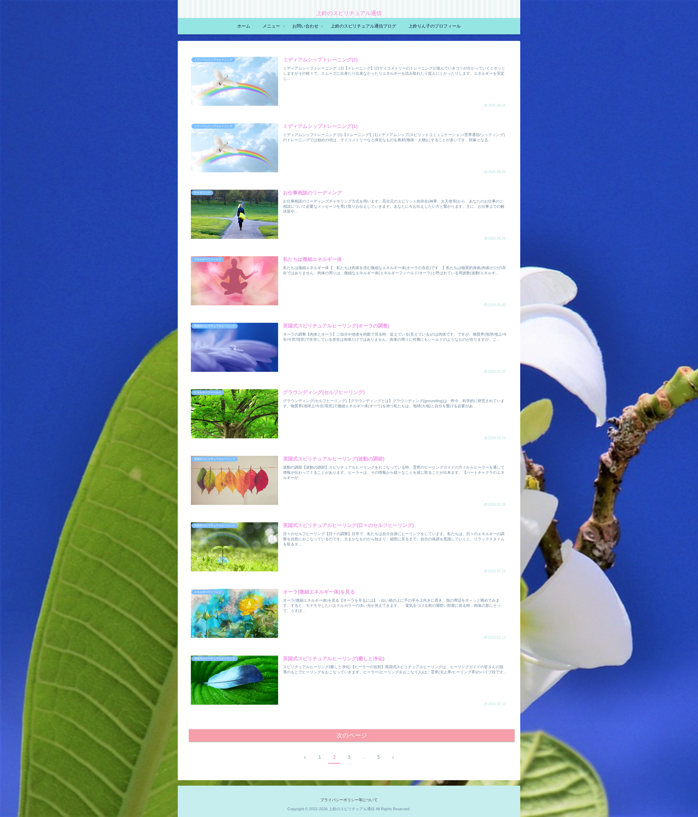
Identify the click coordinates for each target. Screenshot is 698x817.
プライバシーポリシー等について (349, 800)
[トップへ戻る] (689, 808)
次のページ (351, 735)
